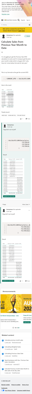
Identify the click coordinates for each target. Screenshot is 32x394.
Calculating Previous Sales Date (14, 353)
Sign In (28, 20)
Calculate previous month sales (14, 340)
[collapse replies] (16, 208)
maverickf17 (16, 364)
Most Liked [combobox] (26, 204)
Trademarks (4, 388)
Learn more (21, 31)
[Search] (19, 20)
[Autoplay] (13, 328)
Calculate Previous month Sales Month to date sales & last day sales (17, 369)
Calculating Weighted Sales (13, 347)
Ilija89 (15, 349)
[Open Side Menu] (2, 20)
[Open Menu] (29, 25)
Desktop (5, 24)
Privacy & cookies (15, 384)
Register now (5, 14)
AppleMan (14, 356)
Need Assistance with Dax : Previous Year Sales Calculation (17, 361)
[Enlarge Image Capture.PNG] (9, 98)
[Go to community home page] (11, 20)
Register (23, 20)
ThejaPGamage (16, 373)
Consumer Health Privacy (23, 390)
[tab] (15, 328)
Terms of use (25, 384)
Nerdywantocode (16, 342)
